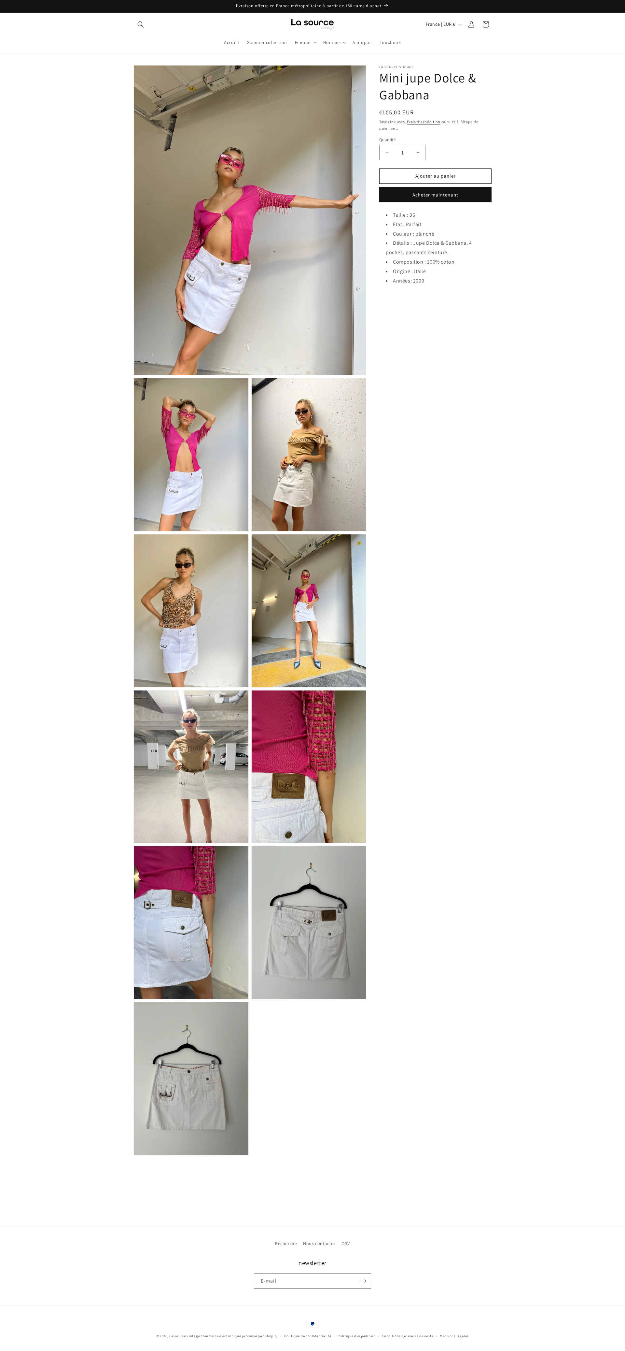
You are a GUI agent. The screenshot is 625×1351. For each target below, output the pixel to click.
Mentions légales (454, 1335)
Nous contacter (319, 1243)
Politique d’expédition (356, 1335)
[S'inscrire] (363, 1281)
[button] (140, 24)
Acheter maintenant (435, 195)
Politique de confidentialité (307, 1335)
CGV (345, 1243)
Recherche (286, 1243)
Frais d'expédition (423, 121)
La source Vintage (184, 1336)
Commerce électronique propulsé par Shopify (239, 1336)
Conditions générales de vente (407, 1335)
